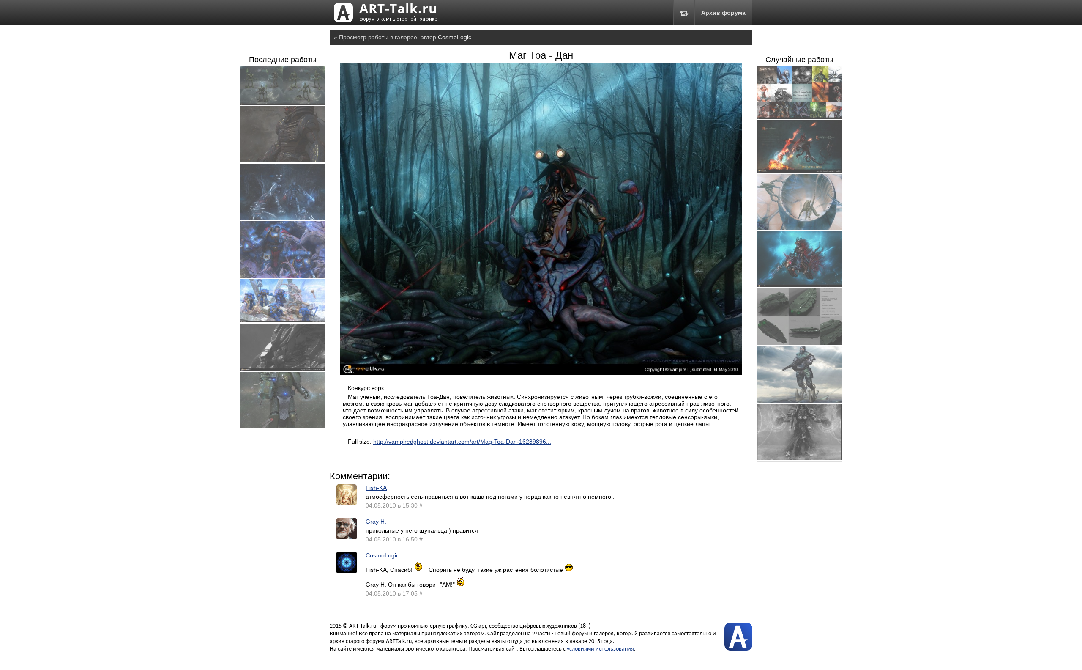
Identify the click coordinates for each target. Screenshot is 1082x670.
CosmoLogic (454, 37)
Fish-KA (376, 487)
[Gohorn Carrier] (799, 343)
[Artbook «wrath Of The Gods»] (282, 160)
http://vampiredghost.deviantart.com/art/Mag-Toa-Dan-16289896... (462, 441)
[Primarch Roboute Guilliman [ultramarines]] (282, 275)
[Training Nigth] (282, 217)
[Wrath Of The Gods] (282, 368)
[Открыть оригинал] (541, 372)
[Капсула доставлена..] (799, 228)
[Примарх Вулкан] (282, 426)
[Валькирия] (799, 285)
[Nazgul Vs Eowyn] (799, 170)
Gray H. (376, 521)
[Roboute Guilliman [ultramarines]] (282, 320)
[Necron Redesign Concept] (282, 102)
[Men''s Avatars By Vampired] (799, 116)
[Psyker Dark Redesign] (799, 458)
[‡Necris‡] (799, 400)
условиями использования (600, 649)
